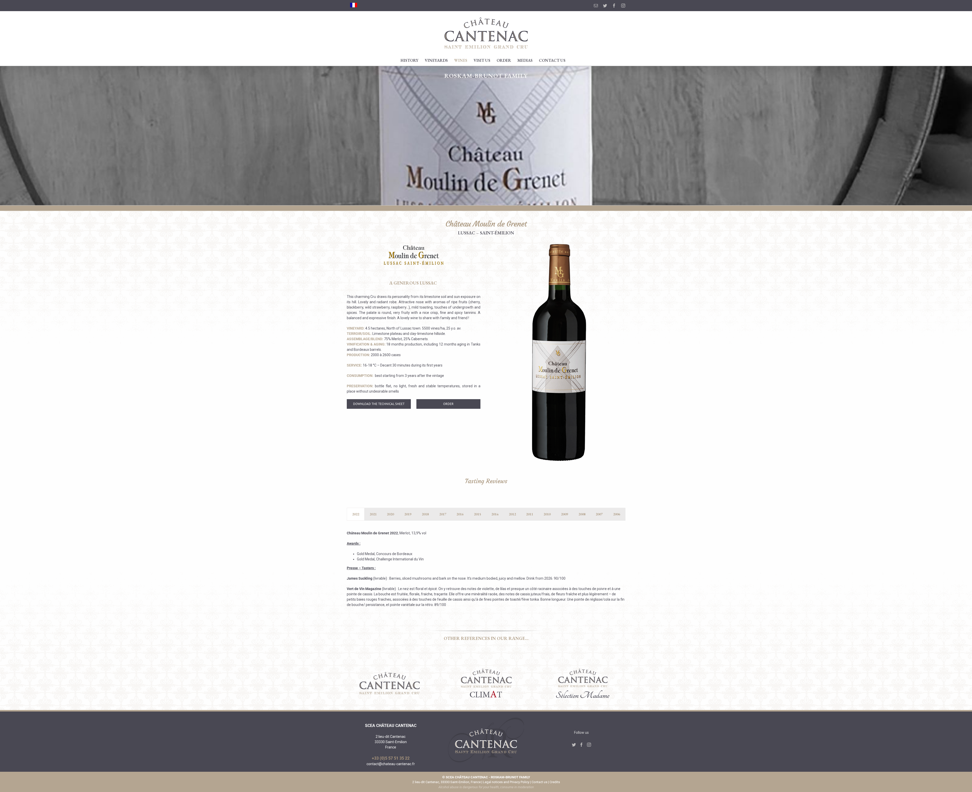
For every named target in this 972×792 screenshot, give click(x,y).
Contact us (539, 782)
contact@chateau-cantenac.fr (391, 764)
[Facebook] (581, 745)
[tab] (355, 514)
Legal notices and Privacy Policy (506, 782)
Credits (555, 782)
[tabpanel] (486, 572)
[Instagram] (589, 745)
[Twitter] (574, 745)
